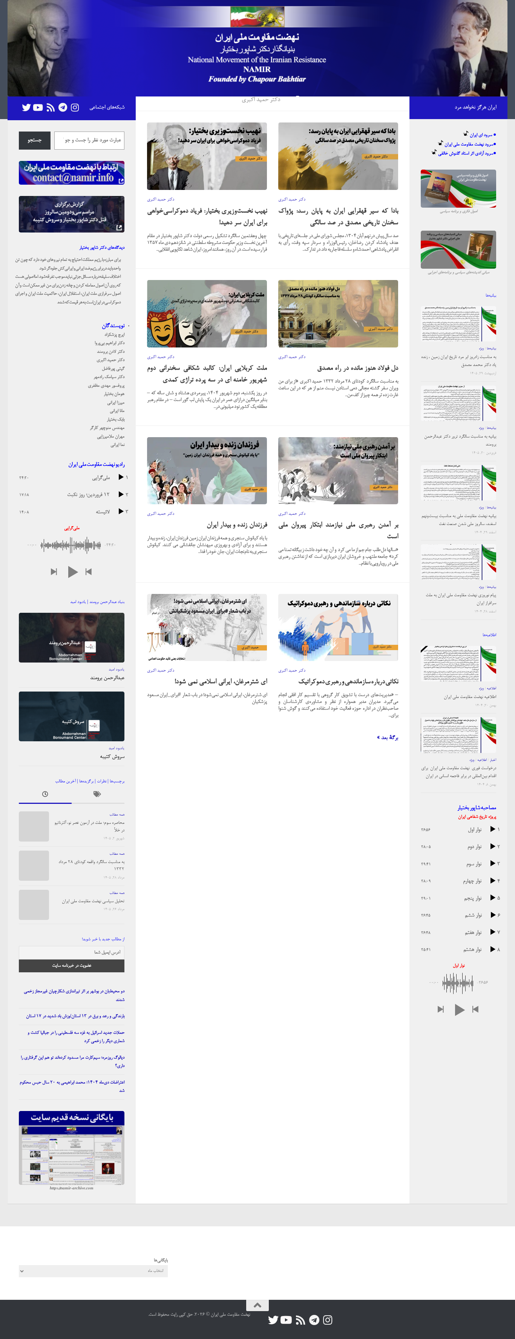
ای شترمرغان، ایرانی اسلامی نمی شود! (221, 682)
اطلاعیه (491, 689)
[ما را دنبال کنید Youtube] (38, 107)
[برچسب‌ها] (98, 796)
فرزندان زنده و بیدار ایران (237, 525)
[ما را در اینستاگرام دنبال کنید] (74, 107)
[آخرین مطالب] (45, 796)
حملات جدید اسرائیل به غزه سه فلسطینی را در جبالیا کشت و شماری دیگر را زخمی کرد (76, 1037)
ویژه (481, 349)
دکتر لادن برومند (110, 352)
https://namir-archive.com (71, 1189)
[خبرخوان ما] (50, 107)
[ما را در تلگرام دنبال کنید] (62, 107)
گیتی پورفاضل (113, 369)
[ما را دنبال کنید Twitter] (26, 107)
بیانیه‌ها (491, 349)
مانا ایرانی (117, 411)
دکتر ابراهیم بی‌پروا (109, 343)
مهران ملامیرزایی (110, 436)
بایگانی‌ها (161, 1260)
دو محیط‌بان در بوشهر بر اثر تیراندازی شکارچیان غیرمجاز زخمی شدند (74, 996)
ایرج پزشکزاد (114, 335)
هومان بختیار (114, 394)
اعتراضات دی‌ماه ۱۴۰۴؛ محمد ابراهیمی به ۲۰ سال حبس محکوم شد (72, 1087)
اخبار (493, 760)
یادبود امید (116, 669)
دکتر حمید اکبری (160, 199)
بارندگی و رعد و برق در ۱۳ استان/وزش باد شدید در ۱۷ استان (75, 1016)
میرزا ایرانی (115, 403)
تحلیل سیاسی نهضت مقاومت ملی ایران (93, 901)
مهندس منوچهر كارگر (107, 428)
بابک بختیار (115, 419)
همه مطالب (116, 815)
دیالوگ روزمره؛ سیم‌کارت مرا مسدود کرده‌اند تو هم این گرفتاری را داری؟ (72, 1062)
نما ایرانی (117, 445)
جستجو (34, 141)
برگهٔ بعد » (387, 738)
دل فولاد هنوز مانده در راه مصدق (357, 368)
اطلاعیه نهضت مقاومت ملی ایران (470, 697)
